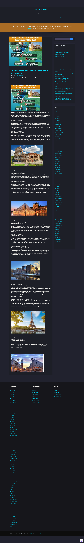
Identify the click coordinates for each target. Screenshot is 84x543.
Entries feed (56, 392)
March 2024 (57, 167)
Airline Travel (41, 17)
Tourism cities (35, 398)
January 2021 (58, 241)
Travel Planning (57, 17)
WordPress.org (57, 396)
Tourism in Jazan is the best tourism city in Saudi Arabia (64, 74)
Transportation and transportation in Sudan (63, 70)
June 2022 (57, 208)
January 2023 (58, 194)
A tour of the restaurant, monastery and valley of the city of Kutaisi (64, 82)
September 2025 (59, 132)
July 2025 (57, 136)
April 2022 (57, 212)
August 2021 (57, 227)
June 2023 (57, 184)
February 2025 (58, 146)
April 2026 (57, 118)
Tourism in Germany (59, 67)
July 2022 (57, 206)
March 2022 (57, 214)
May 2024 (57, 163)
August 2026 (58, 111)
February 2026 (58, 122)
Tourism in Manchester (60, 56)
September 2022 (59, 202)
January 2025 (58, 147)
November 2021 (58, 221)
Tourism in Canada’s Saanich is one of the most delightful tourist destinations (64, 89)
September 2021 (58, 225)
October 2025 (58, 130)
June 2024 (57, 161)
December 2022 (58, 196)
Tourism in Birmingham (60, 91)
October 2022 (58, 200)
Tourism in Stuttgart (59, 54)
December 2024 (58, 149)
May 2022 (57, 210)
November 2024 (58, 151)
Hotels (49, 17)
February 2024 (58, 169)
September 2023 (59, 179)
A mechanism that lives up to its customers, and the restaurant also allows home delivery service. (63, 100)
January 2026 (58, 124)
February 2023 (58, 192)
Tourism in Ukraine (59, 64)
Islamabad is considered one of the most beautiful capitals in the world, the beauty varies (64, 95)
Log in (55, 390)
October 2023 (58, 177)
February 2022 (58, 215)
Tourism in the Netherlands (61, 49)
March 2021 (57, 237)
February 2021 (58, 239)
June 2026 (57, 114)
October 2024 (58, 153)
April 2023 (57, 188)
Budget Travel (21, 17)
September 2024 (59, 155)
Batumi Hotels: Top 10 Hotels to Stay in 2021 (63, 85)
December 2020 (58, 243)
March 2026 (57, 120)
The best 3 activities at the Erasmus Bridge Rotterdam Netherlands (63, 51)
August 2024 (58, 157)
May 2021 (57, 233)
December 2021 (58, 219)
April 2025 (57, 142)
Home (13, 17)
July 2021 (57, 229)
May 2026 (57, 116)
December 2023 (58, 173)
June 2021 (57, 231)
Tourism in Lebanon (59, 76)
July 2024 (57, 159)
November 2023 (58, 175)
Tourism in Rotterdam (60, 58)
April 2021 (57, 235)
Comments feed (57, 394)
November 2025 (58, 128)
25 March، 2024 (20, 75)
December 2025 (58, 126)
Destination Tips (31, 17)
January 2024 (58, 171)
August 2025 (58, 134)
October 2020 (58, 247)
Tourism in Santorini (59, 65)
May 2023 (57, 186)
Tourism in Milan (58, 62)
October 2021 (58, 223)
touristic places (14, 68)
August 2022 (58, 204)
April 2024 (57, 165)
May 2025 (57, 140)
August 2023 (58, 180)
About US (14, 20)
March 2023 (57, 190)
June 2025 (57, 138)
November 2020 (58, 245)
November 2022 (58, 198)
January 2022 (58, 217)
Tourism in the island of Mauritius (62, 60)
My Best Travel (41, 9)
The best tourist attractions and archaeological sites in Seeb (62, 79)
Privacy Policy (67, 17)
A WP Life (30, 533)
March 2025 (57, 144)
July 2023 (57, 182)
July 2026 (57, 112)
